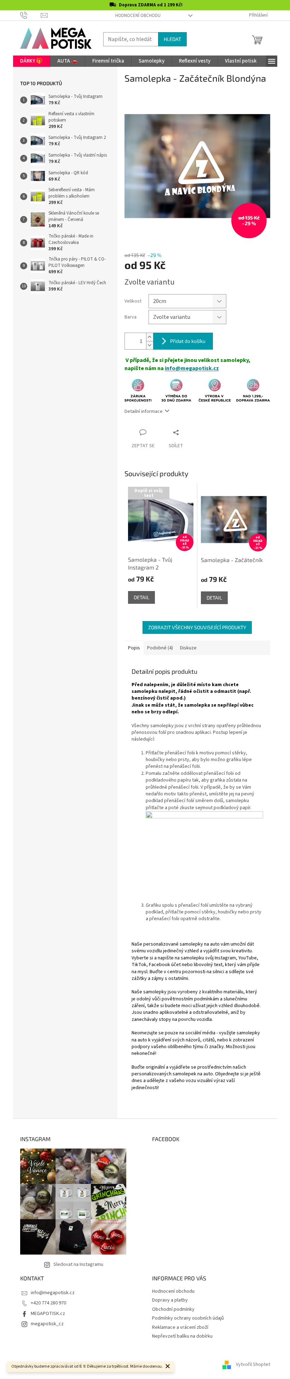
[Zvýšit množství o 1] (149, 337)
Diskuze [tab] (188, 647)
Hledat (172, 39)
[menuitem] (31, 61)
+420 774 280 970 (48, 1303)
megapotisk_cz (47, 1323)
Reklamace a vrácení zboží (180, 1327)
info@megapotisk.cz (192, 368)
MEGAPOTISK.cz (48, 1313)
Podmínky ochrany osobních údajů (188, 1318)
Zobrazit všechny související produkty (197, 627)
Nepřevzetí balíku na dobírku (182, 1336)
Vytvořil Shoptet (253, 1364)
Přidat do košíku (187, 341)
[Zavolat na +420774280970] (30, 15)
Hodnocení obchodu (138, 15)
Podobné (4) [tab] (160, 647)
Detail (141, 597)
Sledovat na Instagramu (78, 1264)
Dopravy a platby (170, 1300)
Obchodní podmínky (173, 1309)
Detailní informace (143, 411)
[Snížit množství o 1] (149, 345)
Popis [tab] (134, 647)
